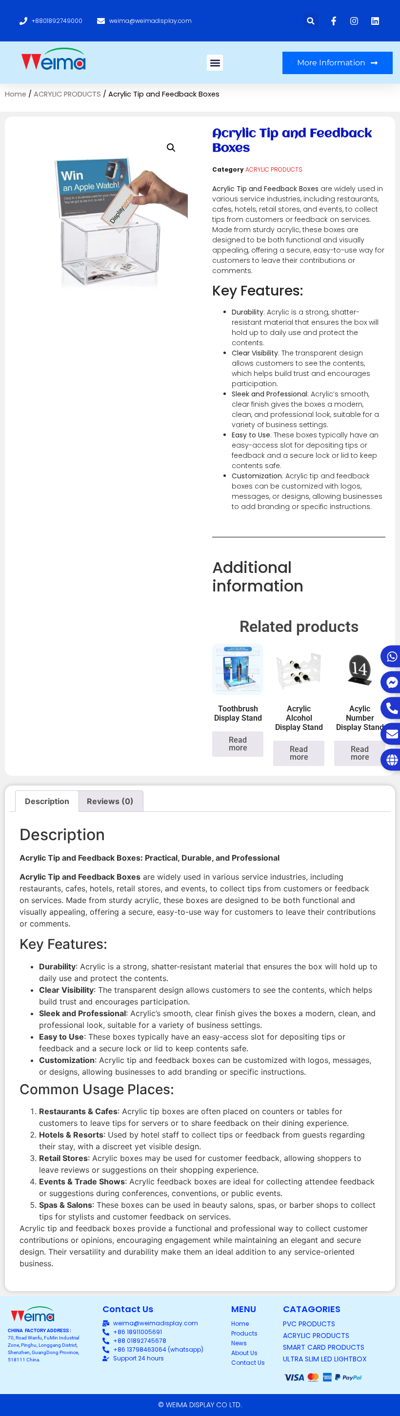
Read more (238, 743)
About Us (244, 1353)
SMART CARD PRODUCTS (323, 1347)
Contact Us (248, 1362)
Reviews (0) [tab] (110, 801)
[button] (311, 20)
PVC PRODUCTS (309, 1324)
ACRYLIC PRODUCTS (67, 94)
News (239, 1343)
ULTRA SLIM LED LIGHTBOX (325, 1359)
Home (15, 94)
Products (244, 1333)
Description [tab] (47, 801)
